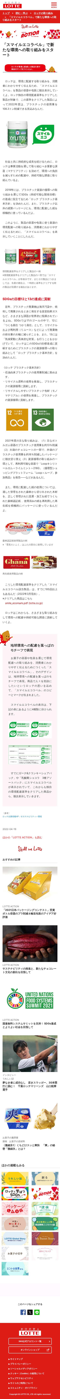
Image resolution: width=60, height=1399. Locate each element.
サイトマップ (16, 1359)
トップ (6, 13)
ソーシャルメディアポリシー (23, 1369)
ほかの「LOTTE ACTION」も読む (22, 837)
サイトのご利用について (21, 1383)
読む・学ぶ (22, 13)
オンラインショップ (30, 1350)
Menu (54, 7)
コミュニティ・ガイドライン (23, 1388)
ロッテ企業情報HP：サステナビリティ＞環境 (22, 816)
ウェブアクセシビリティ (21, 1378)
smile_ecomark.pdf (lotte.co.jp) (24, 603)
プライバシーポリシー (20, 1364)
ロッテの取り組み (43, 13)
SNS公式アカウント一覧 (30, 1341)
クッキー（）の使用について (27, 1373)
